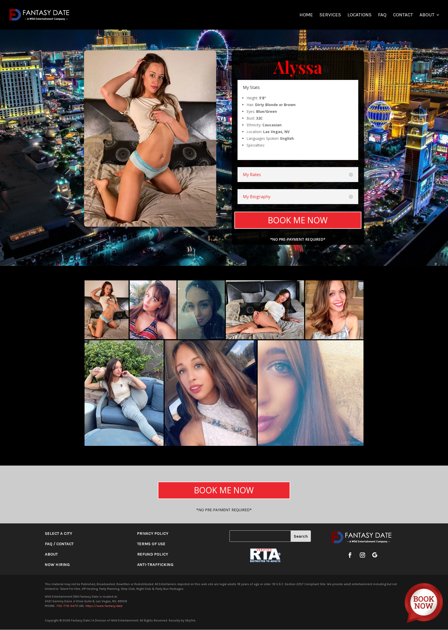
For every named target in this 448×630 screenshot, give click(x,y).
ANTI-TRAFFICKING (155, 564)
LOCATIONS (359, 15)
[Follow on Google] (375, 555)
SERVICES (330, 15)
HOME (306, 15)
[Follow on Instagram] (362, 555)
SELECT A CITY (58, 533)
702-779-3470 (67, 606)
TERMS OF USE (151, 543)
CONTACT (403, 15)
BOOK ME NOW (298, 220)
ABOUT (427, 15)
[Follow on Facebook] (350, 555)
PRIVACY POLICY (153, 533)
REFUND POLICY (152, 554)
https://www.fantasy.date (104, 606)
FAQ (382, 15)
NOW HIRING (57, 564)
